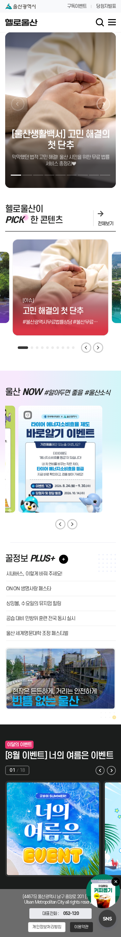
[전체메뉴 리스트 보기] (112, 22)
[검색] (100, 22)
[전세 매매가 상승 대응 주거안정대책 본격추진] (60, 678)
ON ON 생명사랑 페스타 (28, 588)
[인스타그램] (60, 459)
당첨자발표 (106, 6)
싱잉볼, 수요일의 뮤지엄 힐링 (33, 603)
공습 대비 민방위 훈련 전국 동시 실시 (40, 618)
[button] (16, 175)
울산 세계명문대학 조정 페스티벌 (37, 633)
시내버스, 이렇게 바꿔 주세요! (34, 573)
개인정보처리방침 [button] (46, 927)
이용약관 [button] (81, 927)
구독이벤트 (77, 6)
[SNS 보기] (107, 918)
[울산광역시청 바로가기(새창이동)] (20, 6)
